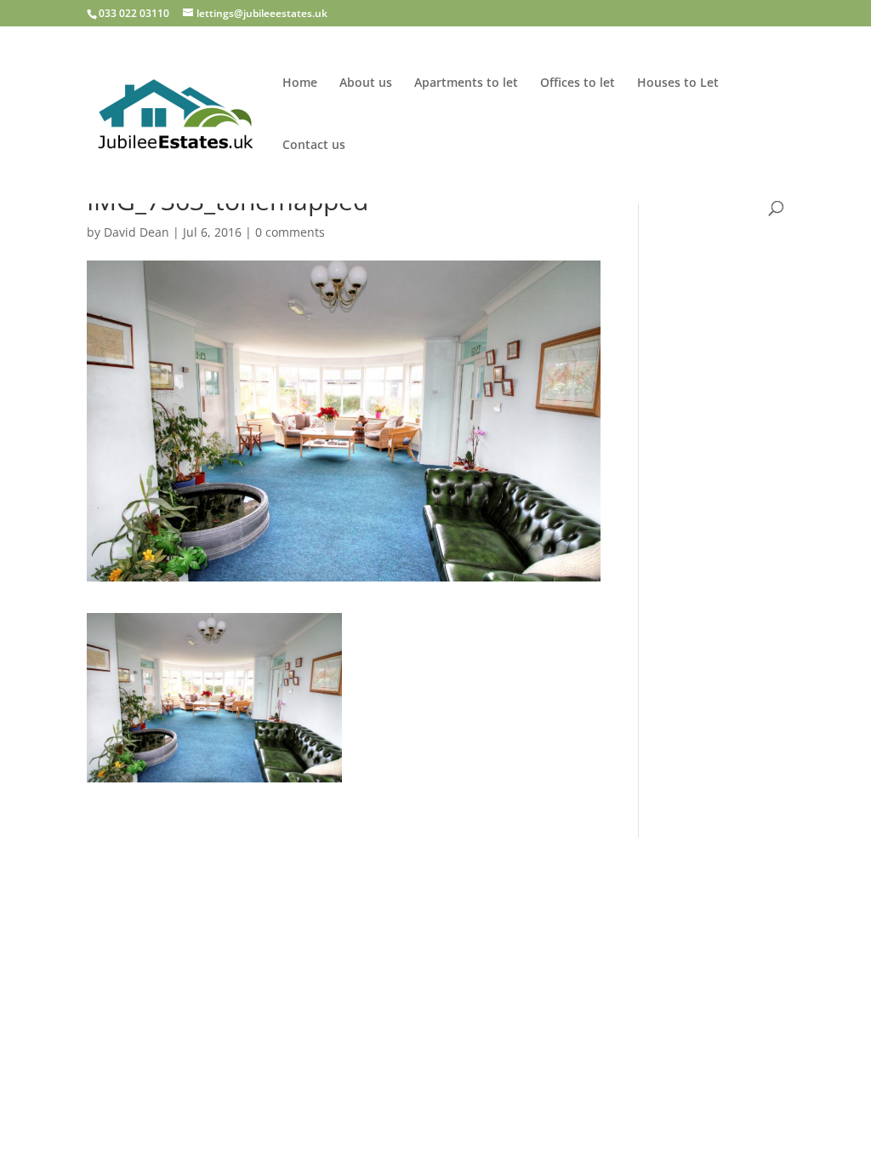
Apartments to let (466, 83)
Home (299, 83)
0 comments (290, 232)
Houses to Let (678, 83)
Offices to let (577, 83)
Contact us (313, 145)
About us (365, 83)
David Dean (136, 232)
